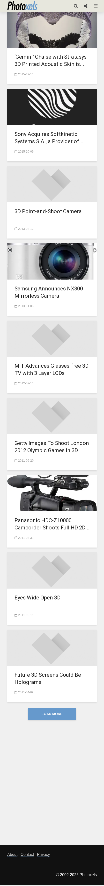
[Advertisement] (52, 786)
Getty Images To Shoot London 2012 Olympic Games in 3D (52, 446)
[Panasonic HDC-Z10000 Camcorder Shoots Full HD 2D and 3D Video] (52, 493)
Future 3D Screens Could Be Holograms (48, 678)
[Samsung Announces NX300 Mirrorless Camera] (52, 261)
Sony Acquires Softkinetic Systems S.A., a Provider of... (49, 137)
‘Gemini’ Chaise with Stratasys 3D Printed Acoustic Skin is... (51, 60)
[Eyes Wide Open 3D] (52, 570)
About (12, 854)
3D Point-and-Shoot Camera (48, 211)
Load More (52, 714)
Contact (27, 854)
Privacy (43, 854)
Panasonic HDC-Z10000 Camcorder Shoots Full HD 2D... (52, 524)
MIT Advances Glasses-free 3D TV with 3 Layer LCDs (52, 369)
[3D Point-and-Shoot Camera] (52, 184)
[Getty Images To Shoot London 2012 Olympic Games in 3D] (52, 416)
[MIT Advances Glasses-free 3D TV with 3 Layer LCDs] (52, 338)
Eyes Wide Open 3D (37, 598)
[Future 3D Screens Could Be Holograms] (52, 647)
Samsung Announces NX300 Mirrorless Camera (49, 292)
